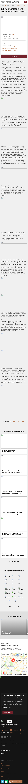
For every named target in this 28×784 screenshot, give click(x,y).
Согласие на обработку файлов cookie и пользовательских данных (7, 770)
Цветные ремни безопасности (9, 52)
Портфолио (7, 743)
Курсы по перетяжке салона (17, 743)
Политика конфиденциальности (7, 763)
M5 (13, 34)
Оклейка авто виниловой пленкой (9, 48)
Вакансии (15, 741)
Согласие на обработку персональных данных (5, 766)
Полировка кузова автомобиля (9, 46)
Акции (24, 741)
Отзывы (20, 741)
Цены (2, 743)
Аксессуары (5, 756)
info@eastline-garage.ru (16, 732)
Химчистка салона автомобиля (9, 50)
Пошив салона (5, 750)
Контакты (3, 745)
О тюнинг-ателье (5, 741)
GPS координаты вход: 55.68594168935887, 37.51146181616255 (8, 777)
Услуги (3, 753)
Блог (11, 741)
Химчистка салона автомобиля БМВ (16, 43)
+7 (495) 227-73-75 (5, 732)
